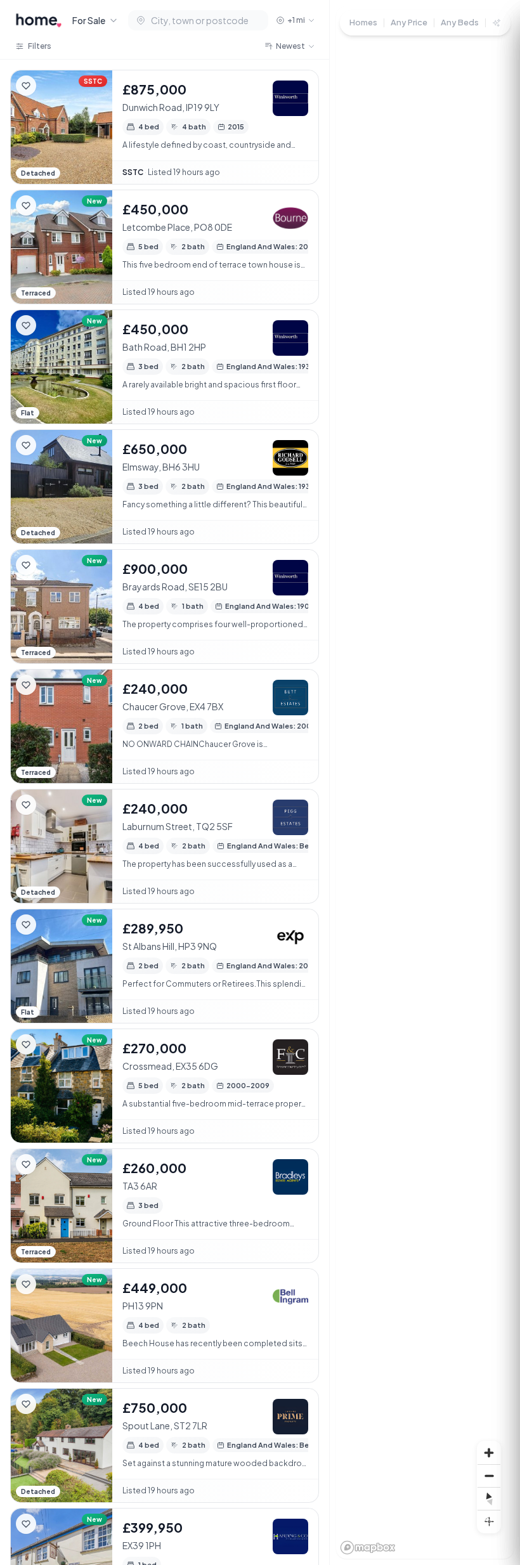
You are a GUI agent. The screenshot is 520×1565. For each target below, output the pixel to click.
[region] (425, 782)
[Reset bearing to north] (489, 1498)
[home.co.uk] (38, 20)
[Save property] (26, 85)
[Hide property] (51, 85)
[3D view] (489, 1521)
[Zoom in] (489, 1452)
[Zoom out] (489, 1475)
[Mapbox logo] (368, 1547)
